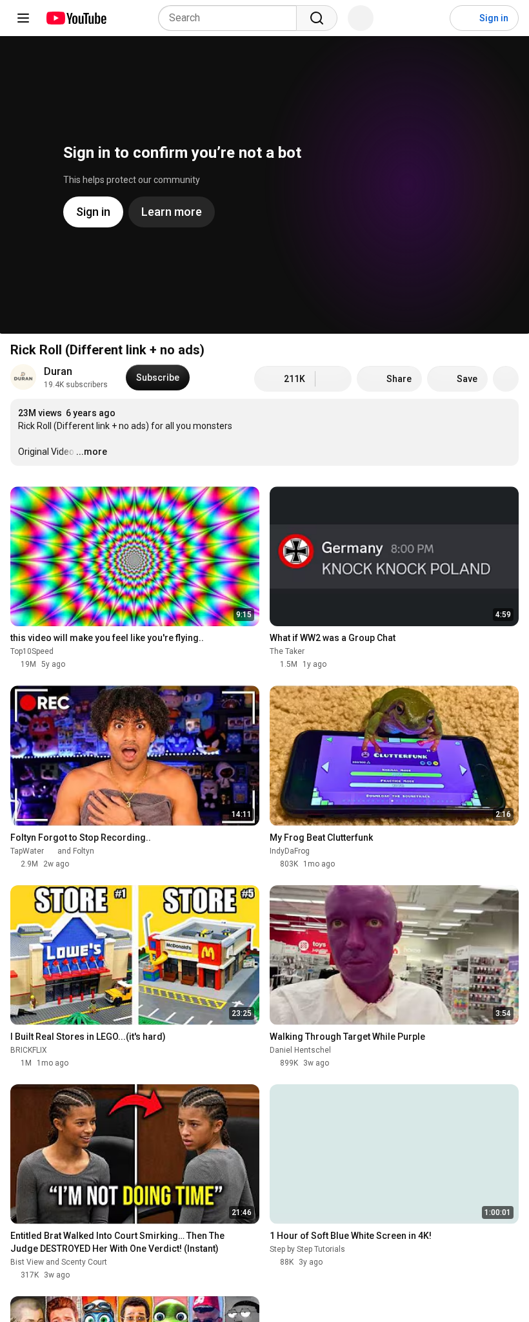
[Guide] (23, 18)
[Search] (316, 18)
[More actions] (506, 379)
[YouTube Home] (75, 18)
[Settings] (431, 18)
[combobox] (231, 18)
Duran (58, 371)
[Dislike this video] (333, 379)
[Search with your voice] (361, 18)
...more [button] (91, 451)
